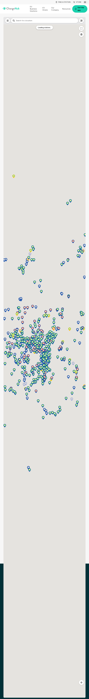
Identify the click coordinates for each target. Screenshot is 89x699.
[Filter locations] (7, 20)
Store (78, 2)
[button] (37, 343)
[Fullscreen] (81, 28)
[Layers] (81, 34)
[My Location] (81, 682)
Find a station (64, 2)
